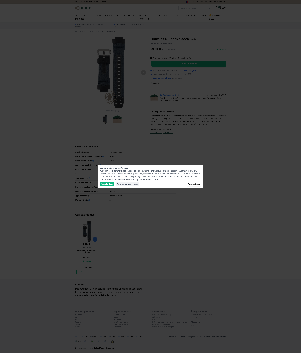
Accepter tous (107, 184)
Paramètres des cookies (127, 184)
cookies (132, 171)
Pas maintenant (194, 184)
